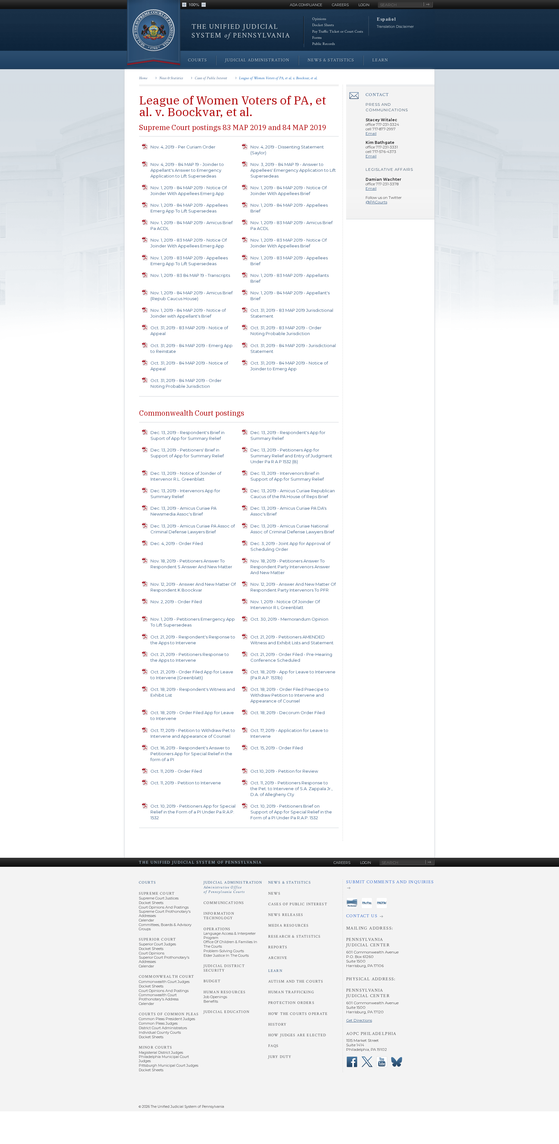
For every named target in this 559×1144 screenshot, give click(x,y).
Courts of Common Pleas (169, 1014)
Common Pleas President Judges (167, 1019)
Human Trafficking (291, 992)
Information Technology (218, 916)
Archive (277, 957)
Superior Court (157, 939)
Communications (223, 902)
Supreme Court (157, 893)
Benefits (210, 1001)
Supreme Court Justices (159, 898)
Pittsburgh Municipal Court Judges (168, 1065)
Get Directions (359, 1020)
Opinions (319, 18)
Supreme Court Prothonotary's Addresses (165, 913)
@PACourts (376, 202)
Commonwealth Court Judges (164, 981)
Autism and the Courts (295, 981)
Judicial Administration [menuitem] (257, 60)
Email (371, 133)
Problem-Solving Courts (223, 951)
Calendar (146, 920)
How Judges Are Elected (297, 1035)
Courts (147, 882)
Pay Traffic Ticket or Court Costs (337, 31)
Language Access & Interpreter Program (229, 935)
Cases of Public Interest (211, 78)
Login (363, 5)
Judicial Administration (232, 887)
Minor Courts (155, 1047)
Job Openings (215, 997)
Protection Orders (291, 1002)
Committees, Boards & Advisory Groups (165, 926)
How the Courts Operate (298, 1013)
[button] (184, 5)
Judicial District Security (224, 968)
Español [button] (386, 19)
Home (143, 78)
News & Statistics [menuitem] (331, 60)
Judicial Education (226, 1011)
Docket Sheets (323, 25)
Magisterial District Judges (161, 1052)
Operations (217, 929)
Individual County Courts (160, 1032)
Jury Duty (279, 1056)
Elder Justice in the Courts (226, 955)
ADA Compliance (306, 5)
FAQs (273, 1045)
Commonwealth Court (166, 976)
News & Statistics (171, 78)
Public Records (323, 43)
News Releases (285, 914)
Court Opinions (151, 953)
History (277, 1024)
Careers (340, 5)
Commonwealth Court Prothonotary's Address (159, 997)
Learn (275, 970)
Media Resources (288, 925)
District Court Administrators (163, 1028)
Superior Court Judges (157, 944)
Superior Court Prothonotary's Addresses (164, 959)
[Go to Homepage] (153, 33)
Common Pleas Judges (158, 1023)
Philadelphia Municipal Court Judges (164, 1058)
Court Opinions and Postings (164, 907)
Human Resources (224, 992)
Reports (277, 947)
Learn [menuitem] (380, 60)
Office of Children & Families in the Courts (230, 944)
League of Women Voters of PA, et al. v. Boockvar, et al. (278, 78)
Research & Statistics (294, 936)
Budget (212, 981)
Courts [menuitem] (197, 60)
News (274, 893)
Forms (317, 37)
